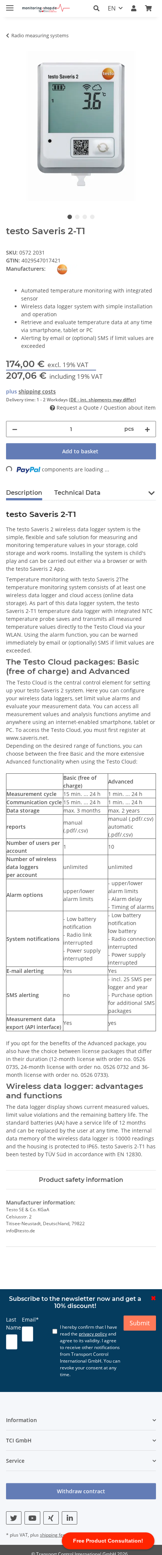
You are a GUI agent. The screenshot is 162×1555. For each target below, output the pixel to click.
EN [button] (112, 8)
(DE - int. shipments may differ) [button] (102, 399)
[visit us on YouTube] (32, 1518)
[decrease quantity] (14, 429)
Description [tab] (24, 492)
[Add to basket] (12, 47)
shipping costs (37, 391)
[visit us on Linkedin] (69, 1518)
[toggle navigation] (10, 4)
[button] (98, 8)
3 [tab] (85, 217)
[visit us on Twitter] (13, 1518)
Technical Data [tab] (77, 492)
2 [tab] (77, 217)
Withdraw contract (81, 1491)
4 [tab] (92, 217)
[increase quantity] (147, 429)
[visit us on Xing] (51, 1518)
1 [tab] (69, 217)
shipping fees (54, 1535)
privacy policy (93, 1334)
